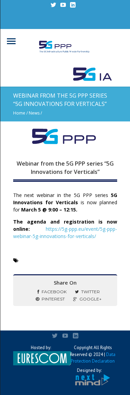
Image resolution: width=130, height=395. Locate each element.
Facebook (54, 291)
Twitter (90, 291)
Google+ (90, 299)
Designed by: (89, 370)
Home (19, 113)
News (34, 113)
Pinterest (53, 299)
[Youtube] (63, 5)
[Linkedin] (73, 5)
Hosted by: (41, 347)
